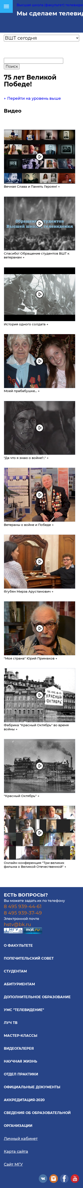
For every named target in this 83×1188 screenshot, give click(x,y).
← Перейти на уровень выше (32, 98)
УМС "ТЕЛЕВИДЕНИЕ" (24, 1010)
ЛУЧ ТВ (10, 1023)
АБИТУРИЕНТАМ (19, 984)
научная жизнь (20, 1061)
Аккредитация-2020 (24, 1100)
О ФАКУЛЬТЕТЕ (18, 945)
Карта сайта (16, 1151)
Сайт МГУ (13, 1164)
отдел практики (21, 1074)
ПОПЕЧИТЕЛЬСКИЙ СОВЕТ (29, 958)
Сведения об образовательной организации (37, 1119)
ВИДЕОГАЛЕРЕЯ (19, 1048)
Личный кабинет (21, 1138)
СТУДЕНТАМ (15, 971)
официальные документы (32, 1087)
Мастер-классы (20, 1036)
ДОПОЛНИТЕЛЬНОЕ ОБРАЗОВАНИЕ (37, 997)
